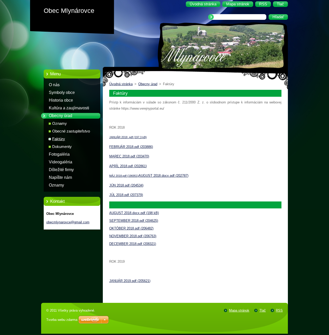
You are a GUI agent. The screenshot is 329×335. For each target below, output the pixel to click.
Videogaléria (60, 162)
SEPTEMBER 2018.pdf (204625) (133, 221)
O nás (54, 85)
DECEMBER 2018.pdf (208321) (132, 244)
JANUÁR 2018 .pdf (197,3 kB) (128, 137)
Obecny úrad (60, 115)
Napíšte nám (60, 177)
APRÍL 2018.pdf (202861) (128, 166)
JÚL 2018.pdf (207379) (126, 195)
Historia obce (61, 100)
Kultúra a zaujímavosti (69, 108)
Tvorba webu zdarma (61, 320)
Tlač (262, 310)
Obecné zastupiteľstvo (71, 131)
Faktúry (58, 139)
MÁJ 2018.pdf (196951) (124, 175)
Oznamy (59, 123)
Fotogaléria (59, 154)
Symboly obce (62, 92)
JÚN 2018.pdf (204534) (126, 185)
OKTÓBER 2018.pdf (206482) (131, 228)
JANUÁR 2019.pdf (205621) (129, 281)
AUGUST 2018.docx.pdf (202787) (163, 176)
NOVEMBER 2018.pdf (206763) (132, 236)
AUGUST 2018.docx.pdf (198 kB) (134, 213)
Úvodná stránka (121, 84)
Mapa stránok (239, 310)
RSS (279, 310)
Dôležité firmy (61, 169)
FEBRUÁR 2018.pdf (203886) (131, 147)
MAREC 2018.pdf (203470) (129, 156)
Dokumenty (62, 147)
